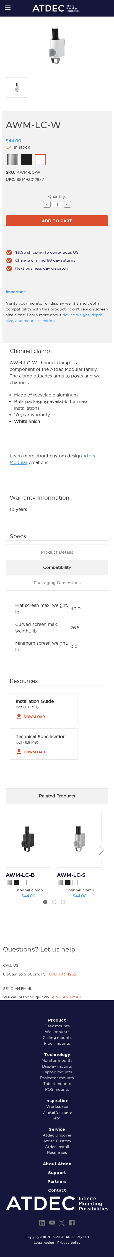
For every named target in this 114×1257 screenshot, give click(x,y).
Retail (57, 1118)
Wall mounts (57, 1032)
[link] (12, 159)
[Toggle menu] (7, 7)
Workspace (57, 1106)
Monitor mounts (57, 1060)
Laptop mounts (57, 1072)
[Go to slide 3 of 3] (63, 902)
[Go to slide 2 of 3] (54, 902)
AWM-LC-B (20, 875)
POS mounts (57, 1089)
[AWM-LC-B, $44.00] (28, 839)
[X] (62, 1223)
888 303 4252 (62, 974)
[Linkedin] (42, 1223)
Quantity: (57, 196)
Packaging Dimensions (57, 582)
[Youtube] (52, 1223)
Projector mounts (57, 1078)
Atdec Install (57, 1147)
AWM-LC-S (71, 875)
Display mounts (57, 1066)
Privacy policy (69, 1242)
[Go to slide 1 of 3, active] (45, 902)
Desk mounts (57, 1026)
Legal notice (44, 1242)
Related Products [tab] (57, 796)
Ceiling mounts (57, 1037)
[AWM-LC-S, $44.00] (80, 839)
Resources (57, 1152)
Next (101, 850)
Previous (7, 850)
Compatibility (57, 567)
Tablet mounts (57, 1083)
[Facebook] (72, 1223)
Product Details (57, 552)
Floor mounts (57, 1043)
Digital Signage (57, 1112)
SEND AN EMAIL (66, 997)
